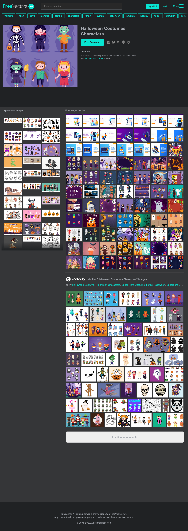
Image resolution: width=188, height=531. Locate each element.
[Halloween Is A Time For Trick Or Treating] (175, 149)
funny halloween (155, 284)
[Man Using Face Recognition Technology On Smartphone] (142, 134)
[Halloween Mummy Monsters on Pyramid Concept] (159, 205)
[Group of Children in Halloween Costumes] (74, 177)
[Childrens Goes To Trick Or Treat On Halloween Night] (142, 205)
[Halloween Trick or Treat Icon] (108, 262)
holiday (144, 15)
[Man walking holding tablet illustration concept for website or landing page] (108, 120)
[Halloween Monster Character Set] (125, 191)
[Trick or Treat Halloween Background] (175, 205)
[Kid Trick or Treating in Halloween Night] (125, 177)
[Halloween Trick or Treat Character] (159, 234)
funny (88, 15)
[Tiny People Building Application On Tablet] (142, 149)
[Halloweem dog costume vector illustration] (13, 216)
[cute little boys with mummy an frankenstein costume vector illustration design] (119, 344)
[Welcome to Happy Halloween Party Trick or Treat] (142, 220)
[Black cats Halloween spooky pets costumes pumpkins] (51, 124)
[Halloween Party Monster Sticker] (91, 234)
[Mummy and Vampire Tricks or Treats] (159, 177)
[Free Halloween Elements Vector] (159, 220)
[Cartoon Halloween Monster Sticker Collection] (74, 163)
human (100, 15)
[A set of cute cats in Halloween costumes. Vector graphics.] (32, 150)
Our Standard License (93, 58)
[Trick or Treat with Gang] (74, 262)
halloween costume (83, 284)
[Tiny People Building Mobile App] (125, 149)
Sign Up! (152, 6)
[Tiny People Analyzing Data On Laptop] (74, 149)
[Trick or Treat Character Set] (142, 163)
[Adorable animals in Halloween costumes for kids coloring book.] (13, 176)
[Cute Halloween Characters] (159, 191)
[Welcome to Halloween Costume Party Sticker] (74, 234)
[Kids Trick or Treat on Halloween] (74, 248)
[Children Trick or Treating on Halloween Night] (175, 234)
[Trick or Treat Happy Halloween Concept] (74, 191)
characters (73, 15)
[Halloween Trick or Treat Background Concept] (91, 220)
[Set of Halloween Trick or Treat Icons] (125, 220)
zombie (58, 15)
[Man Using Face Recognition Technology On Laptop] (125, 134)
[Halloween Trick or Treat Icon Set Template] (74, 220)
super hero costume (133, 284)
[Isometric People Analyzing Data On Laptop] (159, 149)
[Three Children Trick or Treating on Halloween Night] (159, 163)
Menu (176, 6)
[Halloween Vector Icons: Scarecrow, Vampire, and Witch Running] (32, 137)
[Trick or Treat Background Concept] (159, 248)
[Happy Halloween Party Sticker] (108, 234)
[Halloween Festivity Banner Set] (142, 191)
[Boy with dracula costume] (91, 163)
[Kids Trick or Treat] (175, 177)
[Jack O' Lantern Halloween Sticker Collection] (125, 248)
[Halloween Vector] (91, 205)
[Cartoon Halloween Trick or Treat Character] (108, 163)
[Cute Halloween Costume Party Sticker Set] (91, 177)
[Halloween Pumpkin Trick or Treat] (125, 234)
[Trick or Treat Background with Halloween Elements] (125, 163)
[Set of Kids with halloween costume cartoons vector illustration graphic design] (175, 329)
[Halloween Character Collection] (108, 248)
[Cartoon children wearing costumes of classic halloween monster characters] (13, 202)
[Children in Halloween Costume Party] (142, 177)
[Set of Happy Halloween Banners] (74, 205)
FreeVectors (18, 6)
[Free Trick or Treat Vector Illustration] (91, 248)
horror (157, 15)
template (130, 15)
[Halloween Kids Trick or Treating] (91, 262)
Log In (165, 6)
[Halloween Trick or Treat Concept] (175, 163)
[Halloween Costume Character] (175, 248)
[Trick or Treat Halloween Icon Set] (175, 220)
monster (44, 15)
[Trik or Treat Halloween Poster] (108, 220)
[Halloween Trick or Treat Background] (108, 205)
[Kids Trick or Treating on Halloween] (108, 191)
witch (21, 15)
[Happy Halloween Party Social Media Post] (159, 262)
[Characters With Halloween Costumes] (108, 177)
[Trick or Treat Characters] (125, 205)
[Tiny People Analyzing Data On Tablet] (108, 149)
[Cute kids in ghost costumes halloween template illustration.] (13, 229)
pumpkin (170, 15)
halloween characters (108, 284)
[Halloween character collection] (158, 314)
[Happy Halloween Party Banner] (91, 191)
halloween (115, 15)
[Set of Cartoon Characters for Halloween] (175, 191)
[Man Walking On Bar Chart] (159, 134)
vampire (9, 15)
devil (32, 15)
